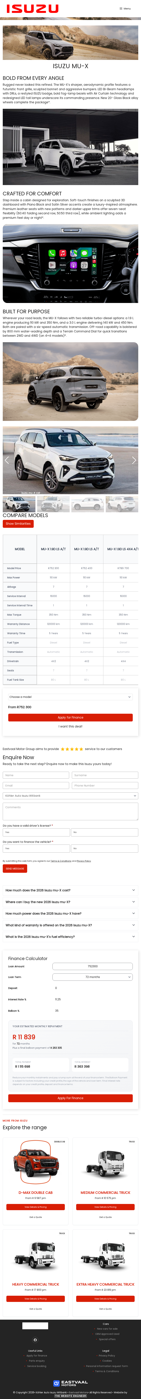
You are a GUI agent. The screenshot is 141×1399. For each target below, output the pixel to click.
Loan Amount (16, 966)
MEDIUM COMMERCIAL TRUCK (105, 1192)
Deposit (12, 988)
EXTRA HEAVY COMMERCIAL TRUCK (105, 1284)
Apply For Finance (70, 1098)
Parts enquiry (37, 1361)
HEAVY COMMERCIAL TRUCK (35, 1284)
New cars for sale (107, 1328)
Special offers (107, 1339)
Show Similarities (18, 524)
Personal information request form (107, 1366)
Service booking (36, 1366)
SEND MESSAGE (15, 868)
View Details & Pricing (36, 1207)
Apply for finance (36, 1355)
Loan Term (14, 977)
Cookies (107, 1361)
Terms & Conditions (61, 861)
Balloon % (13, 1011)
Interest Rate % (17, 999)
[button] (134, 460)
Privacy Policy (84, 861)
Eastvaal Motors (78, 1392)
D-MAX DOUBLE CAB (36, 1192)
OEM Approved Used (107, 1334)
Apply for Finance (70, 717)
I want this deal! (70, 726)
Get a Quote (35, 1217)
